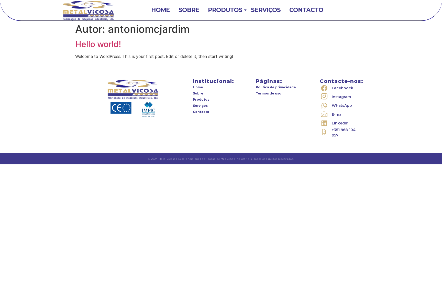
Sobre (189, 10)
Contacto (306, 10)
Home (160, 10)
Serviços (266, 10)
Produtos (225, 10)
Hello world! (98, 44)
